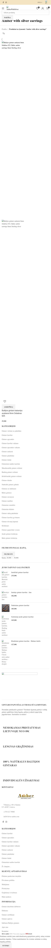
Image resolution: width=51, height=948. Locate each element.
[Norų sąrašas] (5, 401)
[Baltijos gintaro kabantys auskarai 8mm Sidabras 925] (13, 130)
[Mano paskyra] (42, 8)
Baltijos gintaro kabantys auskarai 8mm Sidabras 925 (12, 413)
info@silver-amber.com (11, 816)
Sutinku (5, 945)
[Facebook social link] (3, 2)
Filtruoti (8, 554)
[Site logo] (13, 8)
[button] (8, 406)
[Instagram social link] (6, 2)
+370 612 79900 (9, 812)
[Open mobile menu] (3, 8)
